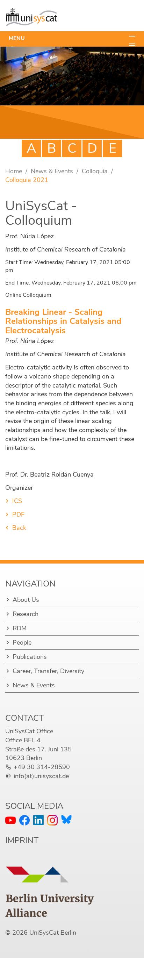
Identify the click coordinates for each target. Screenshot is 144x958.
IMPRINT (21, 840)
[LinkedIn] (38, 820)
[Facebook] (24, 820)
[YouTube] (10, 820)
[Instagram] (52, 820)
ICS (17, 501)
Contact (24, 718)
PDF (18, 514)
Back (19, 528)
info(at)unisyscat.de (41, 776)
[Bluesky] (66, 819)
